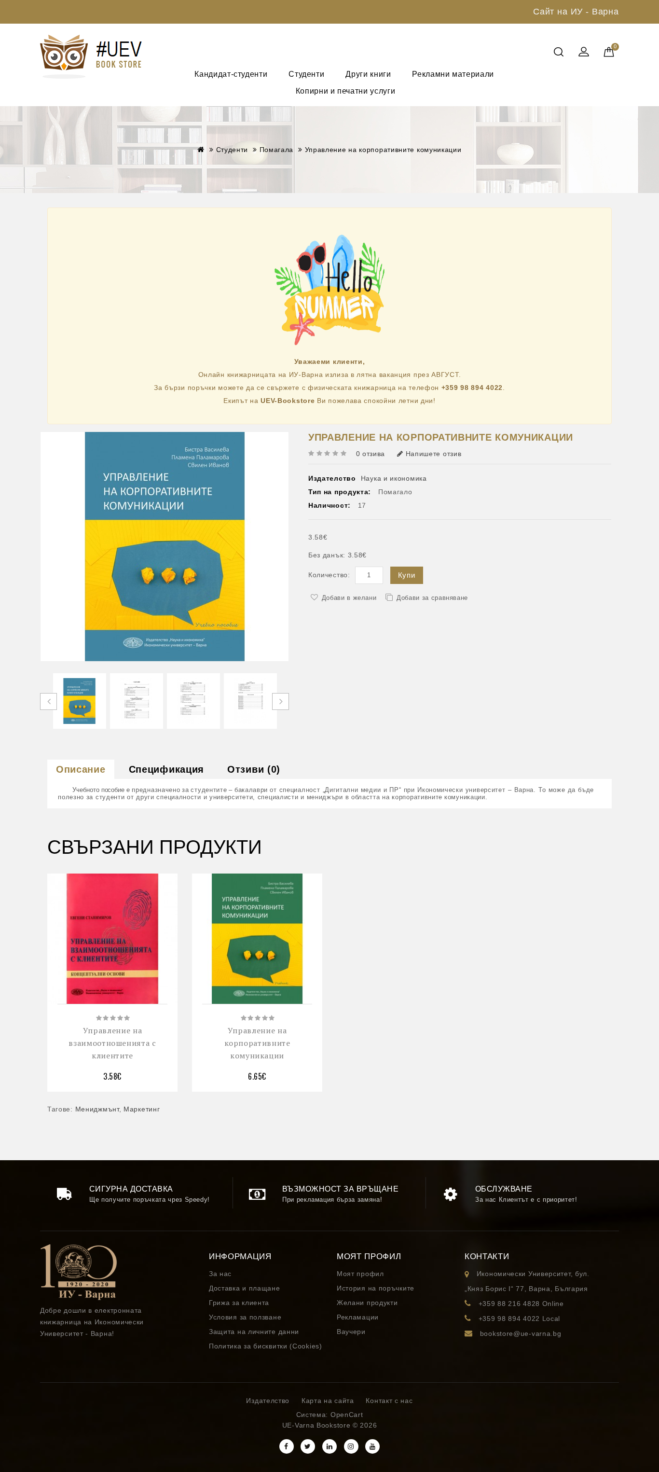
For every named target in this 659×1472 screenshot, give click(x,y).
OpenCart (346, 1414)
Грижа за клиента (239, 1302)
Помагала (277, 149)
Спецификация (166, 769)
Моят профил (360, 1274)
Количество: (329, 575)
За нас (220, 1274)
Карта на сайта (328, 1400)
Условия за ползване (245, 1317)
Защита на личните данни (254, 1331)
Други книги (368, 74)
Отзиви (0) (253, 769)
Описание (81, 769)
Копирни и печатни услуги (345, 91)
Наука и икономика (394, 478)
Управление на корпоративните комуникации (383, 149)
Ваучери (351, 1331)
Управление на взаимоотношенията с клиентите (112, 1043)
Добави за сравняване (432, 597)
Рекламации (358, 1317)
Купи (406, 575)
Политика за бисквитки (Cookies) (265, 1346)
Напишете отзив (434, 454)
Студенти (306, 74)
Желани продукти (367, 1302)
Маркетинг (142, 1109)
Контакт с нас (389, 1400)
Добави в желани (349, 597)
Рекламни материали (454, 74)
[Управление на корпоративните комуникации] (79, 701)
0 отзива (370, 454)
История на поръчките (375, 1288)
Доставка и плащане (244, 1288)
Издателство (267, 1400)
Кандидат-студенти (230, 74)
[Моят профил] (583, 52)
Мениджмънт (97, 1109)
